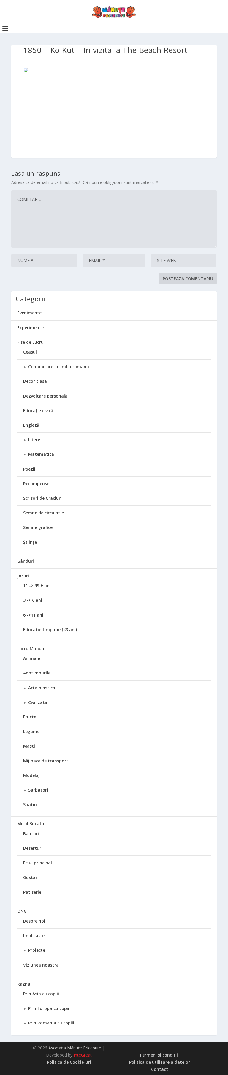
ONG (22, 911)
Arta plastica (41, 688)
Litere (34, 439)
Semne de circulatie (43, 513)
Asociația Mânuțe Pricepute (74, 1048)
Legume (31, 731)
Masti (29, 746)
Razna (23, 984)
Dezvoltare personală (45, 396)
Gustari (31, 877)
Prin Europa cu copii (48, 1008)
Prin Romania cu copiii (51, 1023)
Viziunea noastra (41, 965)
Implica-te (34, 935)
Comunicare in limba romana (58, 366)
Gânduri (25, 561)
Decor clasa (35, 381)
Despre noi (34, 921)
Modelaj (31, 775)
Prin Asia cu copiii (41, 994)
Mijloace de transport (45, 761)
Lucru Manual (31, 648)
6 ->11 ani (33, 615)
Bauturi (31, 833)
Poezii (29, 469)
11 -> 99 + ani (37, 585)
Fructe (29, 717)
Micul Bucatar (31, 823)
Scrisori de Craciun (42, 498)
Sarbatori (38, 790)
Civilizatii (37, 702)
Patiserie (32, 892)
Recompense (36, 483)
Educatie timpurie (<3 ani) (50, 629)
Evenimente (29, 313)
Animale (31, 658)
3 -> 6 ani (32, 600)
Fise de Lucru (30, 342)
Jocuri (23, 576)
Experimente (30, 327)
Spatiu (30, 804)
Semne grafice (38, 527)
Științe (30, 542)
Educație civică (38, 410)
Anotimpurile (36, 673)
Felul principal (37, 863)
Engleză (31, 425)
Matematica (41, 454)
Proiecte (36, 950)
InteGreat (83, 1055)
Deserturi (32, 848)
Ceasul (30, 352)
